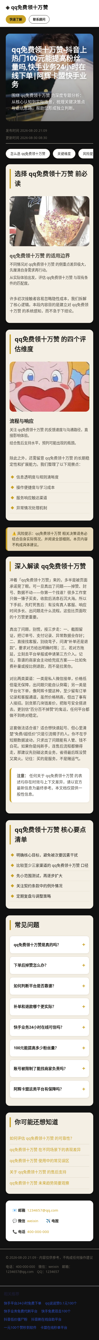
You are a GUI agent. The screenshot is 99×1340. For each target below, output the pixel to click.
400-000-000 (38, 1231)
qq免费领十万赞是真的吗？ (37, 944)
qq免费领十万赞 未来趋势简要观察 (39, 1183)
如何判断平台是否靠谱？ (35, 985)
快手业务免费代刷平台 (20, 1311)
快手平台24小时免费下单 (22, 1303)
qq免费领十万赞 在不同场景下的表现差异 (45, 1149)
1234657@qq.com (42, 1210)
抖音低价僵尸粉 (15, 1319)
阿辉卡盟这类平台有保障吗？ (39, 1089)
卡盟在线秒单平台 (53, 1327)
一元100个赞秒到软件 (20, 1327)
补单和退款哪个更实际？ (35, 1006)
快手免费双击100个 (56, 1311)
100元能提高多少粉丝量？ (36, 1048)
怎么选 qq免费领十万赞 (27, 153)
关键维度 (64, 153)
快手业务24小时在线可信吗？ (39, 1027)
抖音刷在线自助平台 (46, 1319)
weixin (32, 1220)
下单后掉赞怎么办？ (31, 965)
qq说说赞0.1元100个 (61, 1303)
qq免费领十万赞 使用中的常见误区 (39, 1160)
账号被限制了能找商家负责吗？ (41, 1068)
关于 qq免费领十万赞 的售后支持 (38, 1172)
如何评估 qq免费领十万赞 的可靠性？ (42, 1138)
